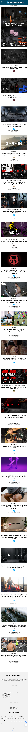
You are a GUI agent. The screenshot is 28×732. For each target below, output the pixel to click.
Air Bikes (11, 65)
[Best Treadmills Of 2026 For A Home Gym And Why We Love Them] (14, 113)
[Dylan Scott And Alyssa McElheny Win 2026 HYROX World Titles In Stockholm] (14, 644)
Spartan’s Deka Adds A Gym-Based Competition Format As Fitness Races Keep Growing (14, 272)
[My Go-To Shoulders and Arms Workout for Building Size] (14, 376)
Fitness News (13, 151)
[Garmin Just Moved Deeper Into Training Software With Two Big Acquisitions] (14, 142)
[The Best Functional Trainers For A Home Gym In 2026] (14, 200)
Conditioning (15, 65)
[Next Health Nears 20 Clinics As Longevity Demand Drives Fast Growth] (14, 555)
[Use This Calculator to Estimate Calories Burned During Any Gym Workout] (14, 171)
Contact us (4, 691)
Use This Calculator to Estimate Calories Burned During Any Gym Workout (14, 183)
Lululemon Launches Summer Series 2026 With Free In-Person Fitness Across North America (14, 537)
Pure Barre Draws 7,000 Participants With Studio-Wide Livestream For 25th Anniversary (14, 417)
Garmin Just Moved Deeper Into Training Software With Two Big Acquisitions (14, 154)
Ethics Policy (4, 695)
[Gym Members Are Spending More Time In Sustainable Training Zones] (14, 289)
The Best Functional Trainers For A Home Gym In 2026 (14, 211)
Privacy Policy (5, 693)
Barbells (4, 385)
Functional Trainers (11, 209)
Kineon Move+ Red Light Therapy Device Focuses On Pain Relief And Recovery (14, 359)
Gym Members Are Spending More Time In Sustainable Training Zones (14, 301)
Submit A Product (13, 5)
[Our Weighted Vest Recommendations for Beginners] (14, 435)
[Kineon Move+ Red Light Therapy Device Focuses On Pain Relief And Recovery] (14, 347)
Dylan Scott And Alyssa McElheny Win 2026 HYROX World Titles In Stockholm (14, 656)
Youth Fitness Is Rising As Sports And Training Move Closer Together (14, 330)
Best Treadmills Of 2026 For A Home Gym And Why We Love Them (14, 125)
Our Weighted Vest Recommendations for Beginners (14, 446)
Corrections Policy (6, 694)
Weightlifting (14, 94)
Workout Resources (17, 180)
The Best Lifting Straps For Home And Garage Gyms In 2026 (14, 96)
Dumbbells (8, 385)
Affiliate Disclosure (6, 697)
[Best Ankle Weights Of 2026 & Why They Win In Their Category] (14, 37)
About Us (4, 689)
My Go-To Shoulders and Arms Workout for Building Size (14, 387)
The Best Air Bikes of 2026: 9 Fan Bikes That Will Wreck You (14, 67)
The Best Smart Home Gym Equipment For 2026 (12, 716)
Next (18, 668)
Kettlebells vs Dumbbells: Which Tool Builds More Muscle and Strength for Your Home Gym (14, 626)
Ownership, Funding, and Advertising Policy (11, 692)
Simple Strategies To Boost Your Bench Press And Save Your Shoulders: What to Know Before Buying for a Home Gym (14, 476)
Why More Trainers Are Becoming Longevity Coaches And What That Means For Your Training (14, 596)
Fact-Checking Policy (6, 696)
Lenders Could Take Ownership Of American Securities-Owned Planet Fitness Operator (14, 241)
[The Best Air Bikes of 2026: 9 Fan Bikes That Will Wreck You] (14, 56)
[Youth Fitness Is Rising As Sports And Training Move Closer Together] (14, 318)
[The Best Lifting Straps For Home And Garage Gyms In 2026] (14, 85)
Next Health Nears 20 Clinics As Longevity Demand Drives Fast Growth (14, 566)
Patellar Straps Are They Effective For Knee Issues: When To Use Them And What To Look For (14, 507)
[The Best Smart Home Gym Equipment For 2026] (14, 17)
